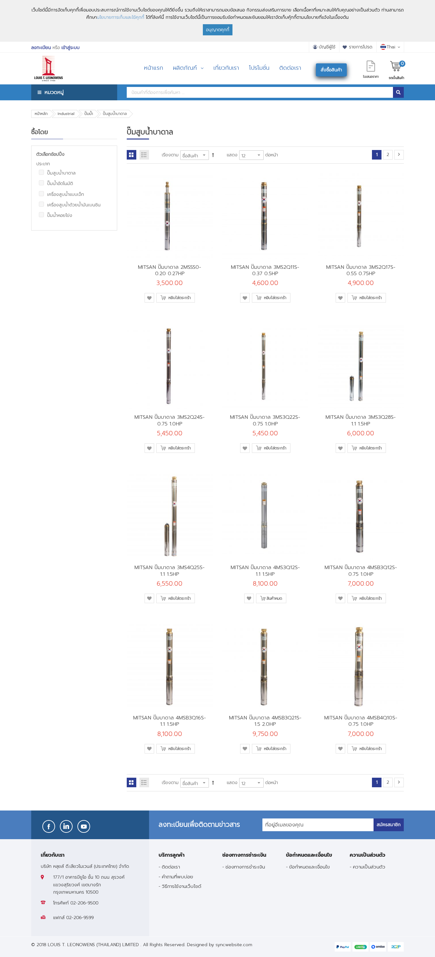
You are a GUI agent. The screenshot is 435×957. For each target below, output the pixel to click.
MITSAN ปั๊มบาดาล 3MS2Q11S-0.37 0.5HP (265, 270)
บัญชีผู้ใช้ (327, 47)
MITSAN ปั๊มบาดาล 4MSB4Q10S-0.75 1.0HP (360, 721)
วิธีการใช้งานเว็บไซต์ (181, 886)
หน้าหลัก (41, 114)
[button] (149, 298)
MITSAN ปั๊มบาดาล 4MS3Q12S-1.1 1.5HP (265, 570)
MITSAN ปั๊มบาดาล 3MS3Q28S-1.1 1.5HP (360, 420)
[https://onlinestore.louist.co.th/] (48, 60)
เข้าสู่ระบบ (70, 47)
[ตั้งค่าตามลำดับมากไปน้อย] (213, 155)
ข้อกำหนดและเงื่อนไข (309, 866)
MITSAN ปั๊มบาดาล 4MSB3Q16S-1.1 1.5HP (169, 721)
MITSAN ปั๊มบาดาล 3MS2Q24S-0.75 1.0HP (169, 420)
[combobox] (260, 92)
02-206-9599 (80, 917)
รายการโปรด (360, 47)
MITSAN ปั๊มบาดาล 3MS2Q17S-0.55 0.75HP (361, 270)
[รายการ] (144, 155)
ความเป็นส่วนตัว (369, 866)
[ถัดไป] (399, 154)
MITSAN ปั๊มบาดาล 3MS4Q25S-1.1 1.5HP (169, 570)
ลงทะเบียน (41, 47)
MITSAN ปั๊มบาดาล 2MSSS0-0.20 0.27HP (169, 270)
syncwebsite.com (234, 944)
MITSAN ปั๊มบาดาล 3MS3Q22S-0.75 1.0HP (265, 420)
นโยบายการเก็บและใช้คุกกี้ (120, 17)
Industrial (66, 114)
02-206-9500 (84, 903)
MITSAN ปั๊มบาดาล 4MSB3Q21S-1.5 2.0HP (265, 721)
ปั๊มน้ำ (88, 114)
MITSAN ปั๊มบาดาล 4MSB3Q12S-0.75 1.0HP (360, 570)
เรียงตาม (170, 155)
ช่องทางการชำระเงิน (245, 866)
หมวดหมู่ (54, 92)
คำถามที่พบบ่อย (177, 876)
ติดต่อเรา (171, 866)
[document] (217, 20)
